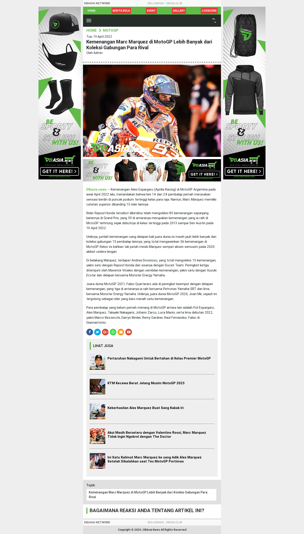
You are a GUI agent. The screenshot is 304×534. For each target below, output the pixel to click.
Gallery (179, 10)
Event (151, 10)
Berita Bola (121, 10)
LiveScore (209, 10)
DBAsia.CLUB (174, 3)
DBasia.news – (98, 189)
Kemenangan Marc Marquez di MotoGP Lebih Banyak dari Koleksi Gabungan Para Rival (148, 495)
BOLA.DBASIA (156, 3)
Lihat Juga (103, 346)
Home (91, 10)
